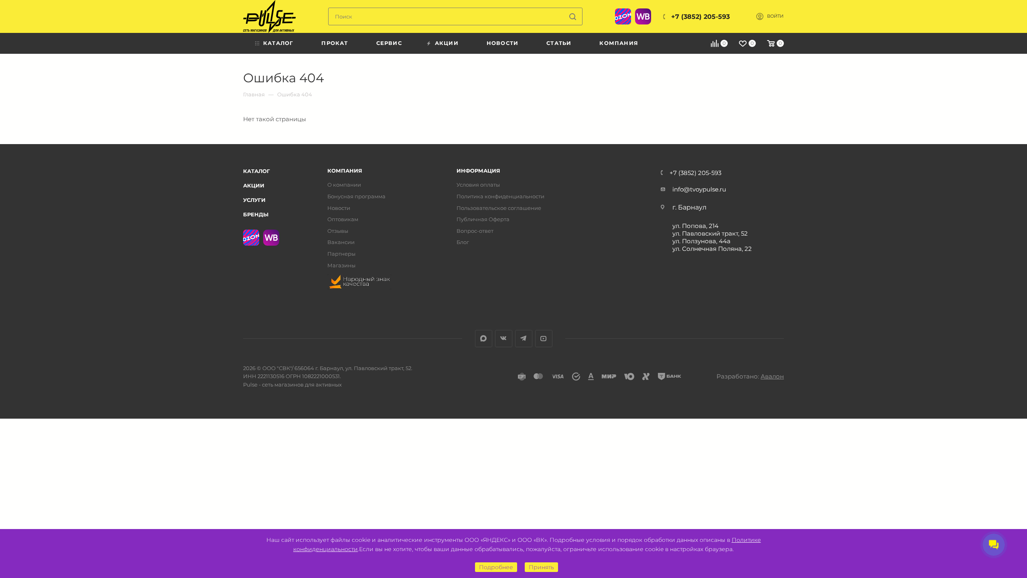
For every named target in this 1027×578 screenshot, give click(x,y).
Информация (478, 171)
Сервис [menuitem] (389, 43)
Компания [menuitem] (618, 43)
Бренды (255, 214)
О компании (344, 185)
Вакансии (341, 242)
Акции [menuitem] (447, 43)
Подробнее (496, 567)
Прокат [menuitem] (334, 43)
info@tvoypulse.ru (699, 189)
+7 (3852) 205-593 (700, 16)
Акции (253, 185)
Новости (338, 208)
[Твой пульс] (269, 16)
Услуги (254, 200)
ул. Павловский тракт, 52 (710, 233)
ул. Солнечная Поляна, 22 (712, 248)
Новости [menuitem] (502, 43)
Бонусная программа (356, 196)
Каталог (256, 171)
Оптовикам (342, 219)
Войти (775, 16)
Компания (344, 171)
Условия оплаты (478, 185)
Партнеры (341, 254)
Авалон (772, 376)
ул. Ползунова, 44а (701, 241)
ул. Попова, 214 (695, 226)
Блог (463, 242)
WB (643, 16)
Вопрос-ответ (475, 231)
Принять (541, 567)
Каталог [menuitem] (278, 43)
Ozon (623, 16)
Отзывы (337, 231)
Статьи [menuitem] (558, 43)
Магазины (341, 266)
